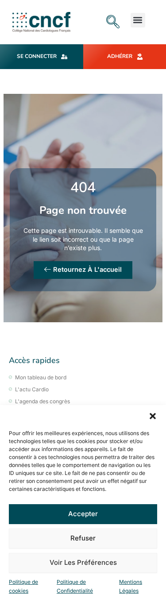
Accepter (83, 513)
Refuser (83, 538)
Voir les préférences (83, 562)
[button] (152, 416)
